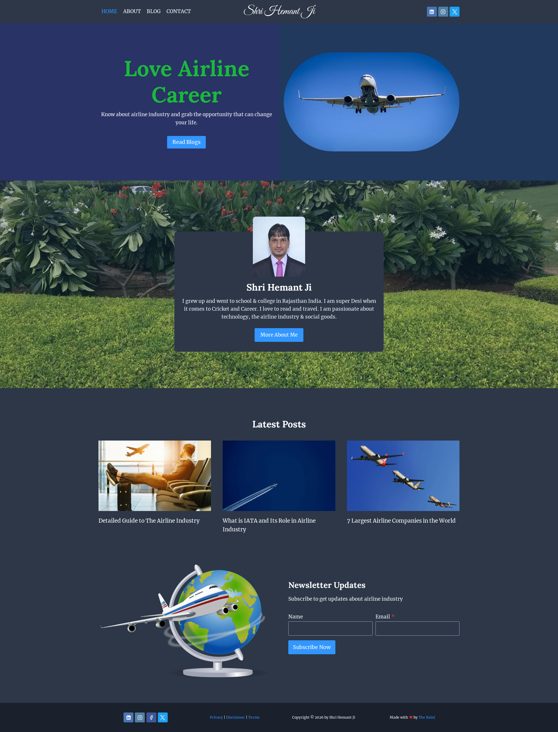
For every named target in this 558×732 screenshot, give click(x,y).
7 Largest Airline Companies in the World (401, 520)
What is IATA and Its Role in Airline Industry (269, 525)
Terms (254, 717)
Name (295, 616)
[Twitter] (163, 717)
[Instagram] (443, 12)
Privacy (216, 717)
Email (385, 616)
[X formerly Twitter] (454, 12)
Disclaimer (235, 717)
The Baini (427, 717)
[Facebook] (151, 717)
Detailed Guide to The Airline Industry (149, 520)
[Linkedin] (432, 12)
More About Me (279, 335)
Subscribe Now (312, 647)
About (132, 11)
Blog (154, 11)
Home (109, 11)
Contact (179, 11)
